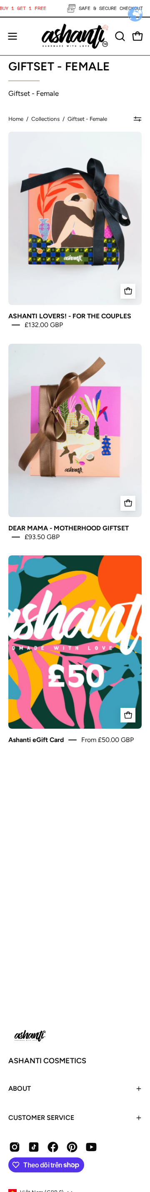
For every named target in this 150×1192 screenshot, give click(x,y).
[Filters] (138, 118)
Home (15, 118)
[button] (119, 36)
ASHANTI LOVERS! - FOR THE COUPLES (69, 316)
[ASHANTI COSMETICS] (75, 36)
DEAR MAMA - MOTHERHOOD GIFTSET (68, 528)
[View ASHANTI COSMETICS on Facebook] (53, 1147)
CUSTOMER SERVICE (41, 1118)
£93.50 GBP (42, 537)
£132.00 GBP (44, 325)
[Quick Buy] (127, 715)
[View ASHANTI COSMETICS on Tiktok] (34, 1147)
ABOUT (19, 1088)
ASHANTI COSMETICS (47, 1060)
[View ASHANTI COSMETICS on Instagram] (14, 1147)
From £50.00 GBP (107, 740)
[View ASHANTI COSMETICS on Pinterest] (72, 1147)
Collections (45, 118)
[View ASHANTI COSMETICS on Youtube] (91, 1147)
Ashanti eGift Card (36, 740)
